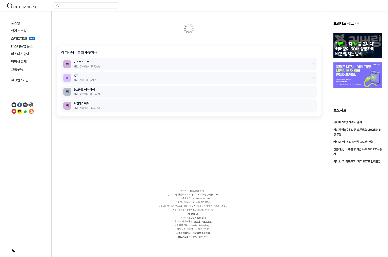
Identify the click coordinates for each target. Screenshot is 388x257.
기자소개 (184, 217)
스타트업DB (22, 39)
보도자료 (339, 110)
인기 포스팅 (19, 31)
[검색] (87, 5)
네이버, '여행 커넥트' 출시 (347, 122)
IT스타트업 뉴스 (22, 46)
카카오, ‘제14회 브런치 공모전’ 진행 (353, 141)
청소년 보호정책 (185, 236)
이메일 (197, 221)
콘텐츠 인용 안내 (198, 217)
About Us (193, 213)
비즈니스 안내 (20, 54)
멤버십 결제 (19, 62)
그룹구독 (17, 69)
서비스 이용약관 (183, 233)
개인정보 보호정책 (201, 233)
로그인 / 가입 (19, 80)
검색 (58, 6)
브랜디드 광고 (343, 23)
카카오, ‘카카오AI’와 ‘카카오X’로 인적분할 (357, 161)
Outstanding (22, 5)
